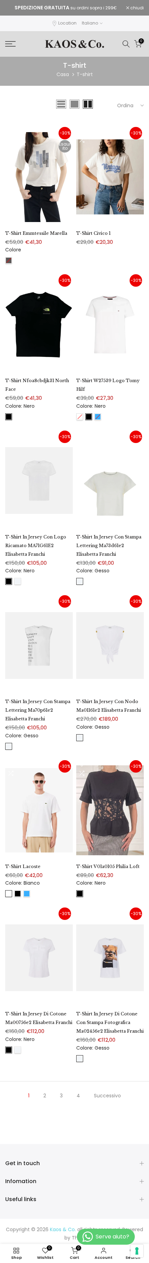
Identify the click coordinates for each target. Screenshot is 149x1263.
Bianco (79, 416)
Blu (97, 416)
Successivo (107, 1095)
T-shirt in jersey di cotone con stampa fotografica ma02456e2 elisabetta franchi (110, 1022)
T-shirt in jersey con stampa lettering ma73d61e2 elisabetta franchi (108, 545)
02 (8, 260)
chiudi (136, 8)
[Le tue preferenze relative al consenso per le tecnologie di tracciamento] (136, 1250)
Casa (62, 74)
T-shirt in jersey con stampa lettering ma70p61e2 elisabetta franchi (37, 710)
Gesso (17, 581)
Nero (8, 416)
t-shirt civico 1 (93, 233)
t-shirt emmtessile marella (36, 233)
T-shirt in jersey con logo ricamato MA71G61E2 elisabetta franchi (35, 545)
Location (67, 23)
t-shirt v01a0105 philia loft (108, 866)
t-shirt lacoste (23, 866)
